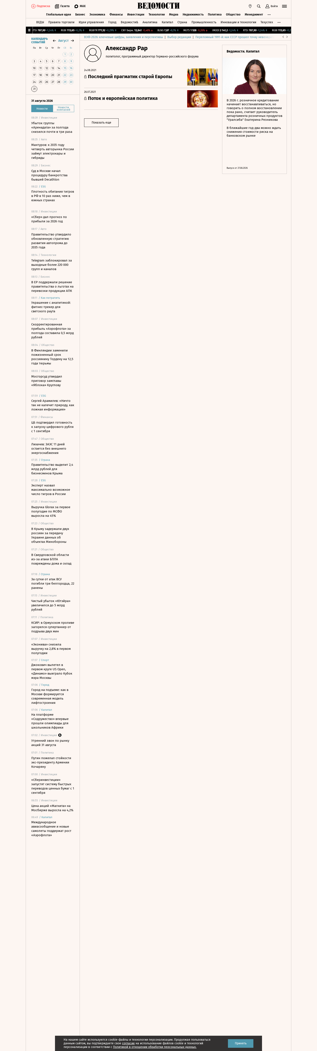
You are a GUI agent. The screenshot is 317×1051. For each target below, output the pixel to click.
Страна (182, 22)
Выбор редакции (179, 37)
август (63, 41)
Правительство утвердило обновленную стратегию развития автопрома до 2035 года (51, 240)
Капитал (167, 22)
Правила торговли (61, 22)
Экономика (97, 14)
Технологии (157, 14)
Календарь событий (39, 40)
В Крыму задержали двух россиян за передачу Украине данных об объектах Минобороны (50, 535)
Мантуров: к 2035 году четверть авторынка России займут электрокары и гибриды (52, 151)
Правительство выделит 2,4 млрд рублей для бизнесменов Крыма (52, 469)
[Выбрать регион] (250, 6)
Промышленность (203, 22)
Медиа (173, 14)
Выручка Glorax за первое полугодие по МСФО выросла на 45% (50, 511)
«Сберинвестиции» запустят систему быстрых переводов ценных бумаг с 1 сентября (52, 786)
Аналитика (150, 22)
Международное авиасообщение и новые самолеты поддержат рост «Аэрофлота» (51, 828)
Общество (233, 14)
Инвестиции (135, 14)
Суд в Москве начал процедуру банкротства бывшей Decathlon (49, 175)
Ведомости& (129, 22)
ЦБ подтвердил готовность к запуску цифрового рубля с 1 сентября (52, 427)
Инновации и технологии (238, 22)
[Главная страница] (158, 6)
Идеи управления (91, 22)
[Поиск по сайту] (259, 6)
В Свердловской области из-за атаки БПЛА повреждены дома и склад (51, 559)
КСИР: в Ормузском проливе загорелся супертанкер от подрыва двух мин (52, 627)
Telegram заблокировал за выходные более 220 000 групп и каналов (51, 264)
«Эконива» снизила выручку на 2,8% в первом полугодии (51, 648)
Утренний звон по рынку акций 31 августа (50, 743)
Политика (215, 14)
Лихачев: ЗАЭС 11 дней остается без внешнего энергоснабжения (48, 448)
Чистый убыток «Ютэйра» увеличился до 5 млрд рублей (50, 605)
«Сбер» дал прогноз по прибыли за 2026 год (49, 219)
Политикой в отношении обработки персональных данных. (154, 1047)
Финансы (116, 14)
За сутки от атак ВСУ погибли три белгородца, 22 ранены (52, 583)
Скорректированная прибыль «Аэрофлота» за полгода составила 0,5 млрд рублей (52, 330)
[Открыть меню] (284, 6)
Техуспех (267, 22)
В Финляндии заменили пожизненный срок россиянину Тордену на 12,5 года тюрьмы (52, 356)
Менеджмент (254, 14)
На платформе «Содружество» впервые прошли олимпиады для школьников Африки (50, 721)
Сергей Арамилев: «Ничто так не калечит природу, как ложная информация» (52, 405)
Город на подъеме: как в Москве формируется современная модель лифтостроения (49, 696)
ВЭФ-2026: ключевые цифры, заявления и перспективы (123, 37)
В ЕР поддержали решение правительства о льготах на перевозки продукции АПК (52, 286)
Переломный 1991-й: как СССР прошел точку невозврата (235, 37)
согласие (128, 1043)
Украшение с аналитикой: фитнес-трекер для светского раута (51, 307)
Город (112, 22)
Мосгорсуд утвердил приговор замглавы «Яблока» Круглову (46, 381)
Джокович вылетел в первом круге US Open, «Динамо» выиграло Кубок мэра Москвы (51, 671)
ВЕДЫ (40, 22)
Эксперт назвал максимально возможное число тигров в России (50, 489)
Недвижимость (193, 14)
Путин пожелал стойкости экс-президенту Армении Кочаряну (51, 762)
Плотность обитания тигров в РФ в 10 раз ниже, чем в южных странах (52, 196)
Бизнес (80, 14)
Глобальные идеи (58, 14)
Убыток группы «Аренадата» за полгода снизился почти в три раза (51, 127)
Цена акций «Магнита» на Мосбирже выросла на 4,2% (52, 808)
